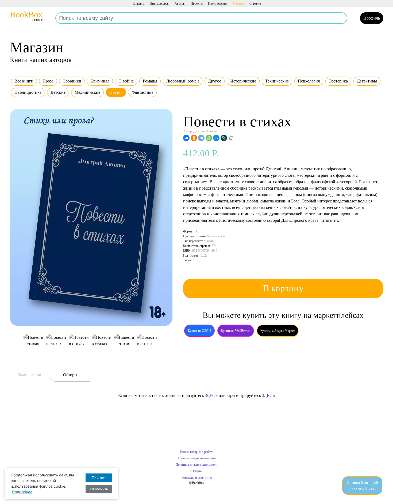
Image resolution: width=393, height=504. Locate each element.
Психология (309, 81)
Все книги (23, 81)
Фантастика (142, 92)
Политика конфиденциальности (196, 465)
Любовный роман (182, 81)
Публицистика (27, 92)
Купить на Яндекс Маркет (277, 331)
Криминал (99, 81)
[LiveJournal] (224, 138)
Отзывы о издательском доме (196, 458)
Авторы (180, 3)
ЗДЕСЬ (211, 395)
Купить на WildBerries (235, 331)
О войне (126, 81)
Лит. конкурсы (159, 3)
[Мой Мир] (216, 138)
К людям (139, 3)
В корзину (283, 288)
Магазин (238, 3)
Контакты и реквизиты (197, 477)
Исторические (243, 81)
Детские (58, 92)
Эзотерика (338, 81)
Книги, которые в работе (196, 452)
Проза (48, 81)
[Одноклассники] (194, 138)
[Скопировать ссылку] (231, 138)
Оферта (196, 471)
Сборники (72, 81)
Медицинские (87, 92)
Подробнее (22, 492)
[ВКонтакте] (186, 138)
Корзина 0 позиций (362, 485)
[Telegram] (201, 138)
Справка (255, 3)
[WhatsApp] (209, 138)
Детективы (367, 81)
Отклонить (99, 489)
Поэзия (115, 92)
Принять (99, 478)
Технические (277, 81)
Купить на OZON (199, 331)
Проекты (197, 3)
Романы (150, 81)
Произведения (217, 3)
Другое (214, 81)
